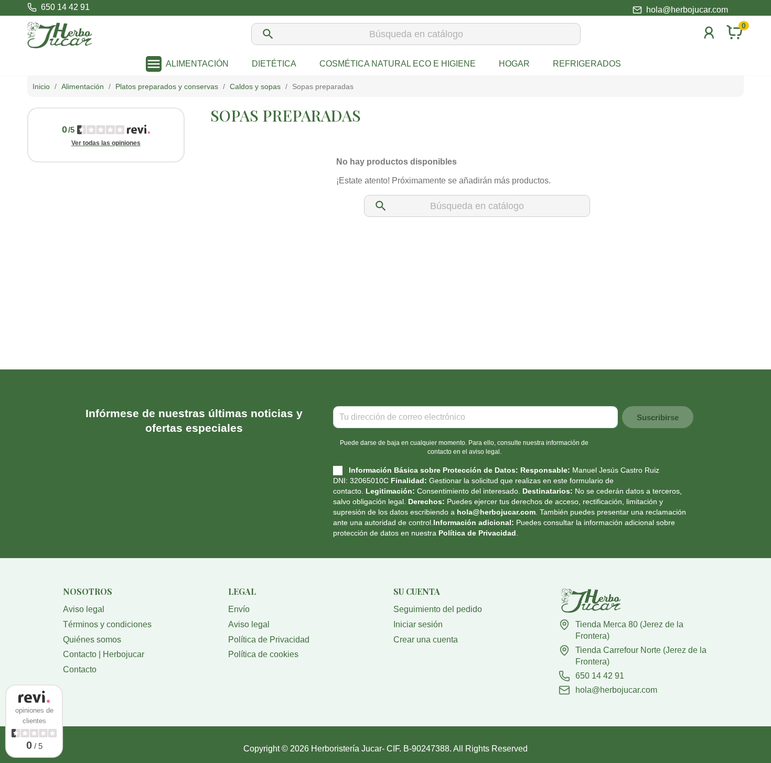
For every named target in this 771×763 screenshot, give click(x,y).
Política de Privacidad (477, 533)
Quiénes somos (92, 639)
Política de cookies (263, 654)
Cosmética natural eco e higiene (397, 63)
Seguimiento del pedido (437, 609)
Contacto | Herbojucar (103, 654)
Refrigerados (587, 63)
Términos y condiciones (107, 624)
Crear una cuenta (425, 639)
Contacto (80, 669)
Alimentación (197, 63)
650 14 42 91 (599, 675)
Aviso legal (83, 609)
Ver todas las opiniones (106, 143)
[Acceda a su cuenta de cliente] (709, 46)
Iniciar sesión (418, 624)
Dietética (274, 63)
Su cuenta (416, 591)
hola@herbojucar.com (687, 10)
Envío (239, 609)
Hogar (514, 63)
